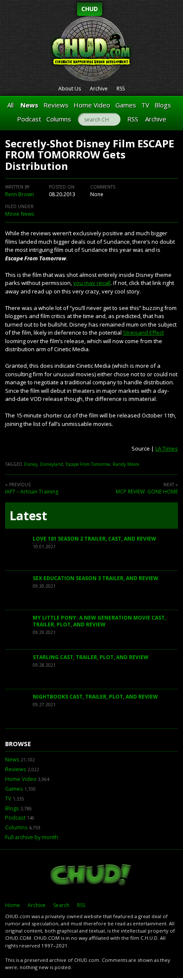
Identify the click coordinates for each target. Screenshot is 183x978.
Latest (28, 515)
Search (61, 905)
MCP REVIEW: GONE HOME (147, 491)
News (29, 105)
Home (12, 905)
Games (125, 105)
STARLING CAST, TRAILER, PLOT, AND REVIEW (91, 657)
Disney (30, 464)
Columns (58, 119)
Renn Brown (19, 194)
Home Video (92, 105)
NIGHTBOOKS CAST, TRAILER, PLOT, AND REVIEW (95, 696)
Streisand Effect (143, 332)
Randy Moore (126, 464)
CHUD (89, 9)
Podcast (29, 119)
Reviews (56, 105)
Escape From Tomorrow (88, 464)
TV (145, 105)
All (10, 105)
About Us (69, 88)
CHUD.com (91, 876)
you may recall (92, 283)
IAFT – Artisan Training (31, 491)
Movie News (19, 213)
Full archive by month (31, 837)
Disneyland (51, 464)
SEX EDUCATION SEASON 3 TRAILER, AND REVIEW (95, 578)
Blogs (162, 105)
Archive (99, 88)
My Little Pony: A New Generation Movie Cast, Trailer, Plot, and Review (99, 621)
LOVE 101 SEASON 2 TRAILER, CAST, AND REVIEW (94, 538)
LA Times (166, 448)
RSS (121, 88)
